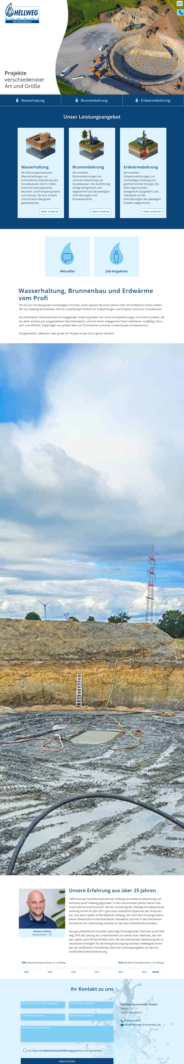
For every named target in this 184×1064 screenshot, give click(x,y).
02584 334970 (132, 1020)
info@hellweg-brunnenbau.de (142, 1024)
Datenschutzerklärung (58, 1050)
